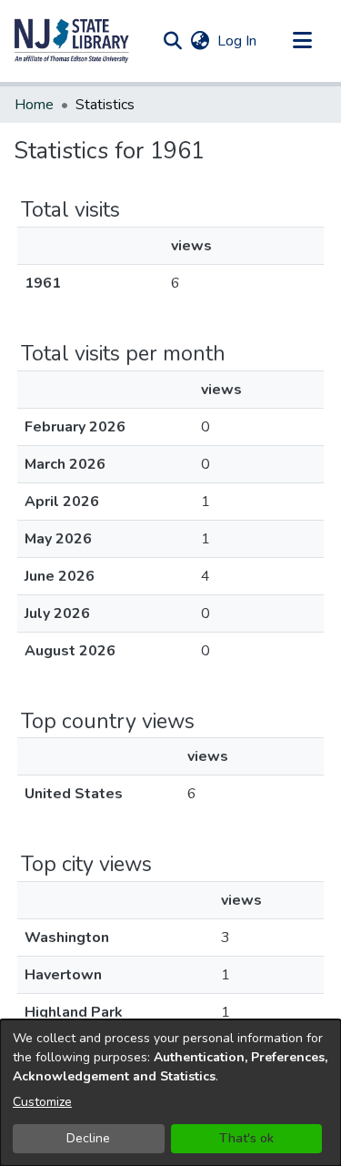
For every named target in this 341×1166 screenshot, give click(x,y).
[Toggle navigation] (301, 41)
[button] (72, 41)
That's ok (246, 1138)
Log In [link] (237, 41)
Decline (88, 1138)
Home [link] (34, 105)
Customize (42, 1101)
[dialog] (170, 1092)
